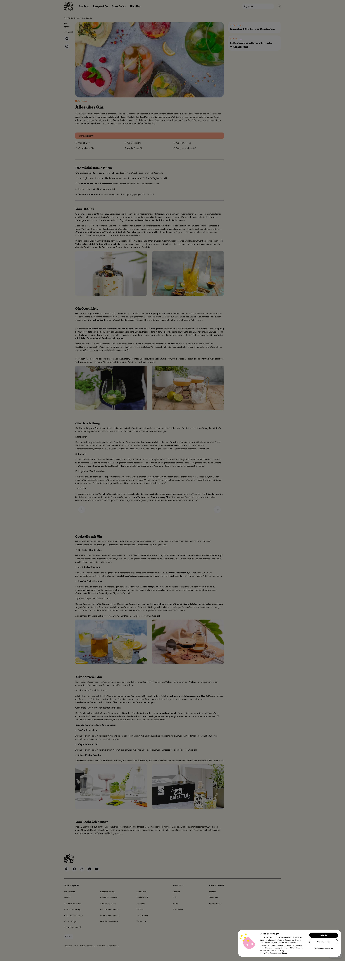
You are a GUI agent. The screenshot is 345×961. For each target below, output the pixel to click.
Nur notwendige (323, 942)
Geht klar (323, 935)
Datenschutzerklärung (278, 953)
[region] (289, 943)
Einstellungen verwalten (323, 948)
